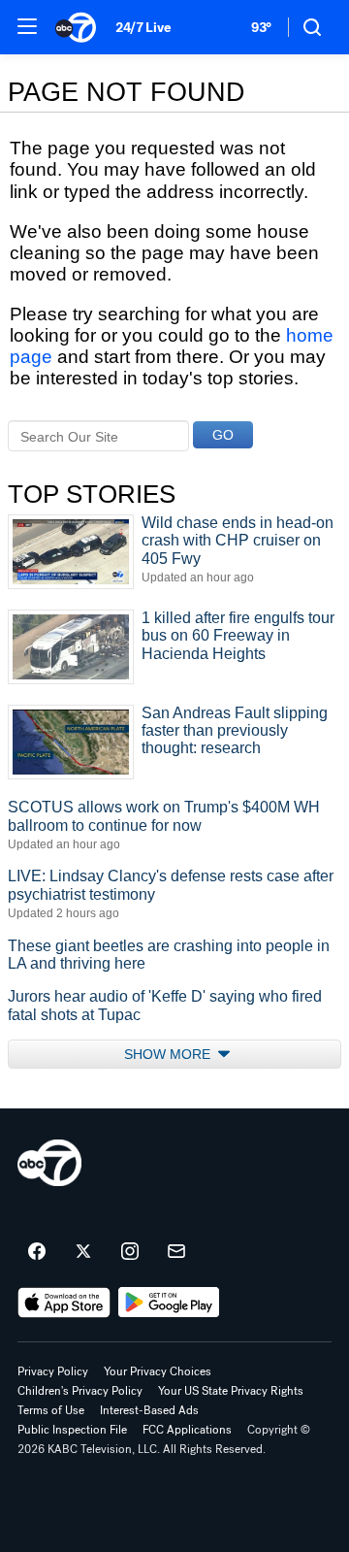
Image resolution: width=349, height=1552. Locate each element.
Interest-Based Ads (149, 1410)
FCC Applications (187, 1430)
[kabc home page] (49, 1162)
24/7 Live (143, 27)
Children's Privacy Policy (80, 1391)
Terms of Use (50, 1410)
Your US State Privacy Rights (230, 1391)
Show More (169, 1054)
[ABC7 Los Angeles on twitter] (83, 1252)
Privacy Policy (52, 1371)
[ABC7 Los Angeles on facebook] (36, 1252)
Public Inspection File (72, 1430)
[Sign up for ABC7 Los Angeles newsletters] (176, 1252)
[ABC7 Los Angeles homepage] (75, 27)
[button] (27, 26)
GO (223, 435)
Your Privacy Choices (157, 1371)
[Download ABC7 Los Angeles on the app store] (64, 1302)
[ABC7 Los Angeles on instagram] (130, 1252)
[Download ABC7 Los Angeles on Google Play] (169, 1302)
